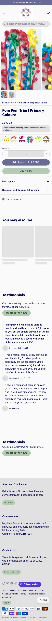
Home (4, 103)
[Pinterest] (15, 584)
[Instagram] (7, 584)
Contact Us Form (11, 572)
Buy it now (26, 171)
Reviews (24, 594)
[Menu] (5, 13)
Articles (41, 590)
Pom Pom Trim (14, 103)
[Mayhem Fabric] (26, 13)
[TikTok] (3, 584)
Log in (6, 603)
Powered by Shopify (10, 617)
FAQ (35, 590)
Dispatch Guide (27, 590)
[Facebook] (11, 584)
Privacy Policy (7, 597)
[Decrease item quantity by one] (5, 154)
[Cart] (47, 13)
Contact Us (6, 594)
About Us (15, 594)
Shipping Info (14, 590)
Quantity (5, 149)
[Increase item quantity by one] (47, 154)
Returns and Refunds (36, 594)
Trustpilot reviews (16, 313)
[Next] (47, 139)
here (41, 447)
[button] (26, 162)
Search (5, 590)
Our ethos (8, 503)
